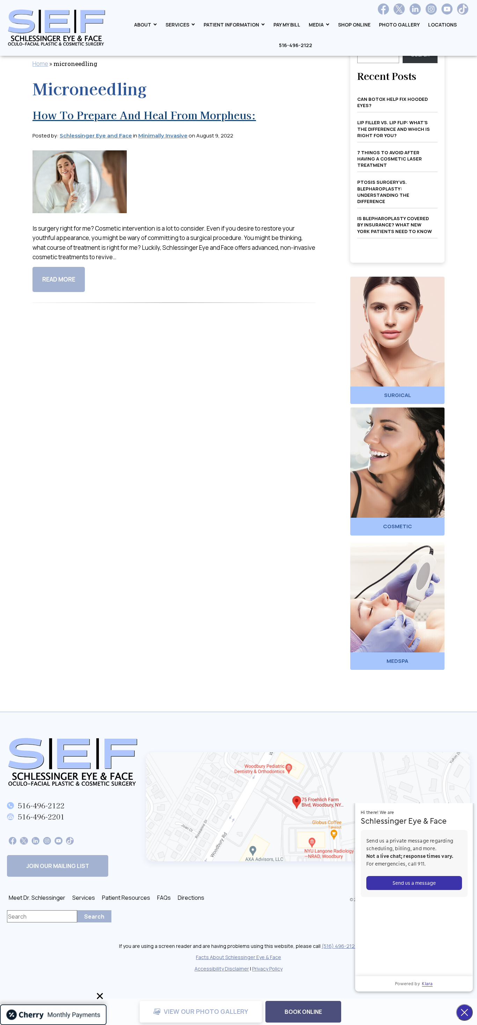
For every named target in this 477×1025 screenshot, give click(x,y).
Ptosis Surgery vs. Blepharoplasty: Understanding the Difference (383, 191)
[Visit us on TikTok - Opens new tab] (462, 9)
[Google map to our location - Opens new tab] (308, 806)
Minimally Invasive (163, 135)
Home (40, 64)
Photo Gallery (399, 24)
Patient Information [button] (231, 24)
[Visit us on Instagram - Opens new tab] (431, 9)
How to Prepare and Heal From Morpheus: (144, 114)
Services (177, 24)
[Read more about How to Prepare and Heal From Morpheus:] (79, 186)
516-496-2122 (295, 45)
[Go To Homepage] (73, 762)
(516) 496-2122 (340, 946)
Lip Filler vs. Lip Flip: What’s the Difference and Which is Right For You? (393, 128)
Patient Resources (126, 897)
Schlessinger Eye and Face (96, 135)
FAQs (164, 897)
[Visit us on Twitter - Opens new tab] (399, 9)
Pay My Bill (286, 24)
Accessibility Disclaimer (222, 968)
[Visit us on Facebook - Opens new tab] (383, 9)
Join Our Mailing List (57, 866)
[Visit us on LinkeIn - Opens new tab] (35, 840)
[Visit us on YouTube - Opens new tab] (447, 9)
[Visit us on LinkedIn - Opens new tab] (415, 9)
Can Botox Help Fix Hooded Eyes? (392, 102)
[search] (94, 916)
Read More (58, 279)
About (142, 24)
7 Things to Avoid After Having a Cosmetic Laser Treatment (389, 158)
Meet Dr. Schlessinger (37, 897)
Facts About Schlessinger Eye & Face (238, 957)
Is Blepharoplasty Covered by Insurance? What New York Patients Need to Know (394, 224)
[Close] (100, 996)
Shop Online (354, 24)
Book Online (303, 1012)
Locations (442, 24)
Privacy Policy (267, 968)
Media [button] (316, 24)
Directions (191, 897)
